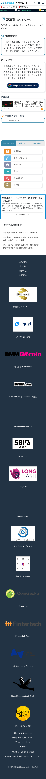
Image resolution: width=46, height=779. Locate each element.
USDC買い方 (24, 7)
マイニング (18, 178)
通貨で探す (23, 143)
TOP (5, 778)
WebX (40, 778)
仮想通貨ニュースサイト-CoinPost (27, 767)
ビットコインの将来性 (9, 7)
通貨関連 (17, 151)
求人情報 (23, 266)
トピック (23, 778)
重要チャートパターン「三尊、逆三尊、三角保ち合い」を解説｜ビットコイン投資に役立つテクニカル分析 (29, 104)
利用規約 (23, 275)
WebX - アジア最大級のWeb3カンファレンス (23, 756)
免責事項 (23, 271)
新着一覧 (14, 778)
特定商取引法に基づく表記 (23, 752)
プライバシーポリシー (23, 742)
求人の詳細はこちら (29, 214)
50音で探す (37, 143)
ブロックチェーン (21, 158)
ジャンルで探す (8, 143)
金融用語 (17, 165)
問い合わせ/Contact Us (23, 733)
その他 (16, 185)
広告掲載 (23, 262)
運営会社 (23, 747)
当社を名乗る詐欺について (23, 738)
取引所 (32, 778)
